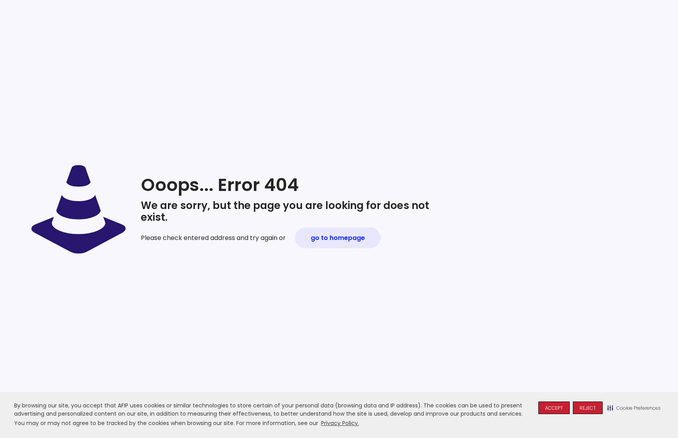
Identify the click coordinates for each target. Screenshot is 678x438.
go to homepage (338, 237)
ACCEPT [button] (554, 408)
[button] (634, 408)
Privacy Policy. (340, 423)
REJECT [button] (588, 408)
